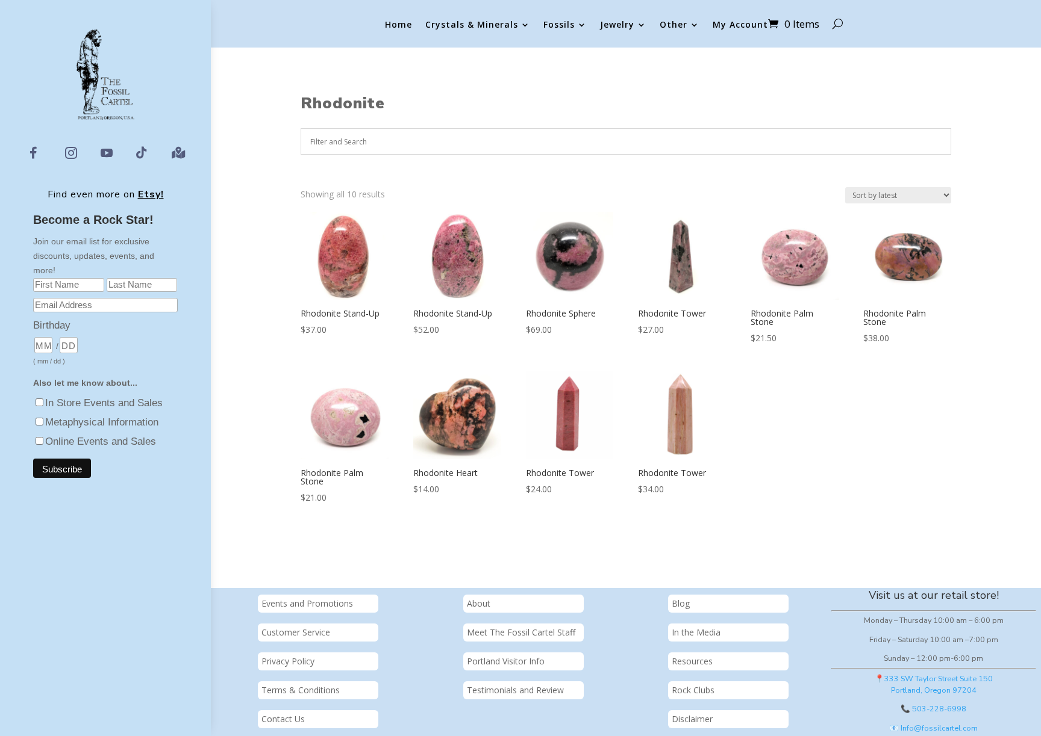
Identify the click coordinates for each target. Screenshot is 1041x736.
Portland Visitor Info (506, 661)
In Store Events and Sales (104, 403)
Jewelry (617, 25)
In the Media (696, 632)
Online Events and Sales (100, 441)
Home (398, 25)
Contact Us (283, 719)
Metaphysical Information (101, 422)
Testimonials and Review (515, 690)
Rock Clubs (693, 690)
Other (673, 25)
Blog (681, 603)
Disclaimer (692, 719)
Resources (692, 661)
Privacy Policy (287, 661)
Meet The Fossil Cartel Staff (521, 632)
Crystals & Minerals (471, 25)
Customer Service (295, 632)
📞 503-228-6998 (933, 709)
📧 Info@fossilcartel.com (933, 728)
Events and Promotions (307, 603)
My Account (740, 25)
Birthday (51, 325)
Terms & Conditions (300, 690)
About (478, 603)
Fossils (559, 25)
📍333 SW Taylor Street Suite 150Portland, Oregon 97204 (934, 684)
